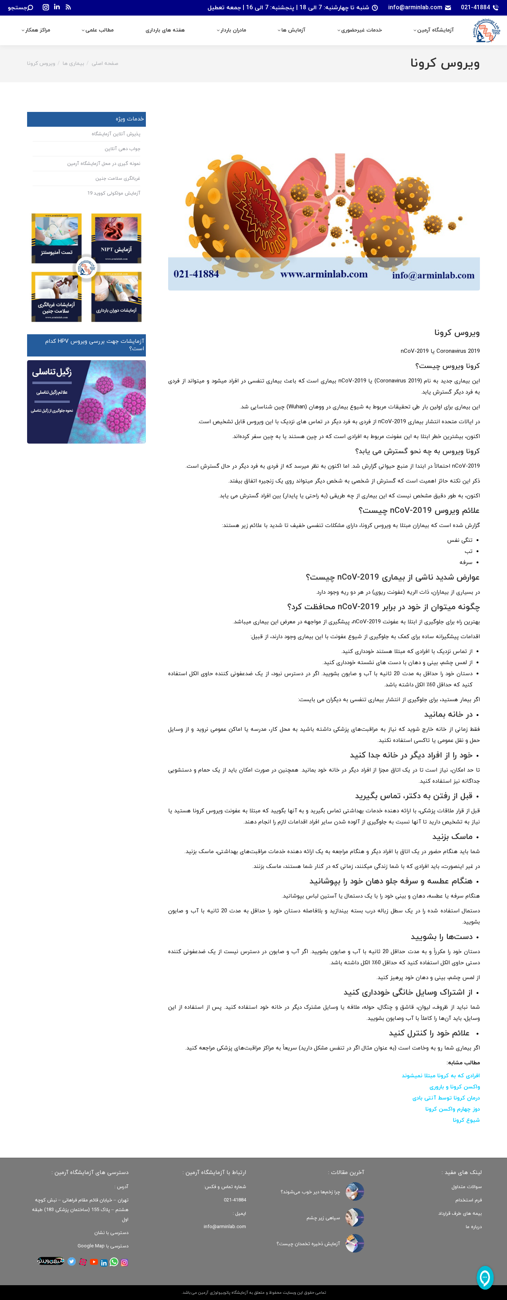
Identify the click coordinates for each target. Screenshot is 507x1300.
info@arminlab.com (415, 8)
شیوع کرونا (466, 1120)
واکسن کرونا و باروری (454, 1087)
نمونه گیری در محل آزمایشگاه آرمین (103, 163)
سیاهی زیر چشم (323, 1218)
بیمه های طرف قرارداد (460, 1213)
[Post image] (355, 1191)
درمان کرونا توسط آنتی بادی (446, 1098)
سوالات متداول (467, 1187)
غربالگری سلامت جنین (117, 178)
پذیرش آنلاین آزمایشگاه (116, 134)
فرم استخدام (468, 1200)
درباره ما (474, 1227)
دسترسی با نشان (111, 1233)
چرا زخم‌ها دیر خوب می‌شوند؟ (310, 1192)
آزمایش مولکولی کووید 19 (113, 193)
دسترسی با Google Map (103, 1246)
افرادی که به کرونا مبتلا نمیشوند (441, 1076)
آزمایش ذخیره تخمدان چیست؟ (308, 1244)
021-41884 (475, 8)
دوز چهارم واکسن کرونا (452, 1109)
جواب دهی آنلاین (122, 149)
